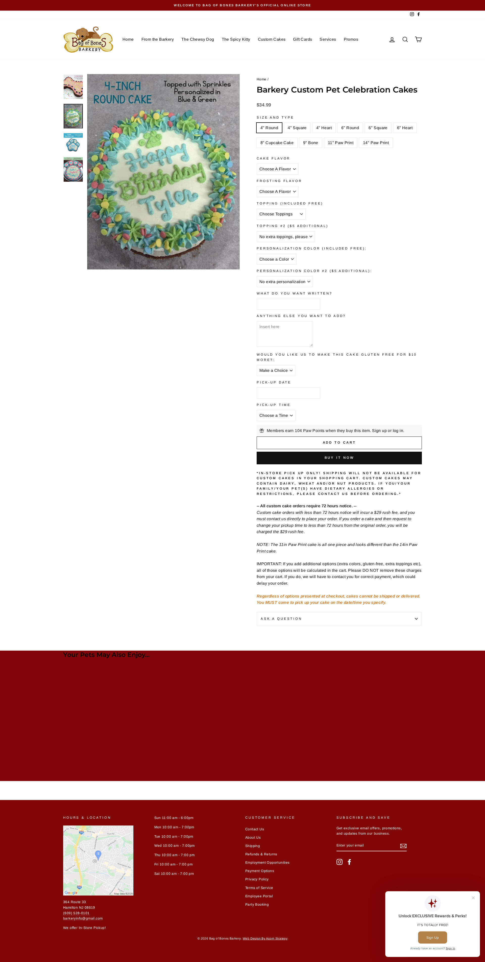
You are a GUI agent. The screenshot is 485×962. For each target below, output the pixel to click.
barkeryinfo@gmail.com (83, 918)
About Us (253, 837)
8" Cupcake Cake (277, 143)
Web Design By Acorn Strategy (265, 938)
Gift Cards (302, 39)
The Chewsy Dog (197, 39)
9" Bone (310, 143)
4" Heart (324, 128)
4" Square (297, 128)
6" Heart (405, 128)
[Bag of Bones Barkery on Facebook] (349, 862)
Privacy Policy (257, 879)
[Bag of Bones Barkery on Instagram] (339, 862)
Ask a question (281, 619)
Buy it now (339, 458)
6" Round (350, 128)
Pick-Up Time (274, 405)
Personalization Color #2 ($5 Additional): (314, 271)
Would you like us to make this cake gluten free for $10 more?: (337, 357)
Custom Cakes (272, 39)
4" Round (269, 128)
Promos (351, 39)
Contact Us (254, 829)
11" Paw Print (340, 143)
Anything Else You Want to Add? (301, 316)
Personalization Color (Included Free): (312, 248)
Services (328, 39)
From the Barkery (157, 39)
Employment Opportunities (267, 862)
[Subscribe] (403, 845)
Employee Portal (259, 896)
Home (128, 39)
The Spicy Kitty (236, 39)
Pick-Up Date (274, 382)
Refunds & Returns (261, 854)
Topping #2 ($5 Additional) (292, 226)
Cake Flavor (273, 158)
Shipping (252, 846)
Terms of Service (259, 888)
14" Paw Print (376, 143)
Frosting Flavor (279, 181)
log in (398, 430)
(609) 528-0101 (76, 913)
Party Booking (257, 904)
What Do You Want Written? (294, 293)
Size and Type (275, 117)
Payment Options (259, 871)
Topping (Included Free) (290, 203)
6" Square (378, 128)
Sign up (379, 430)
